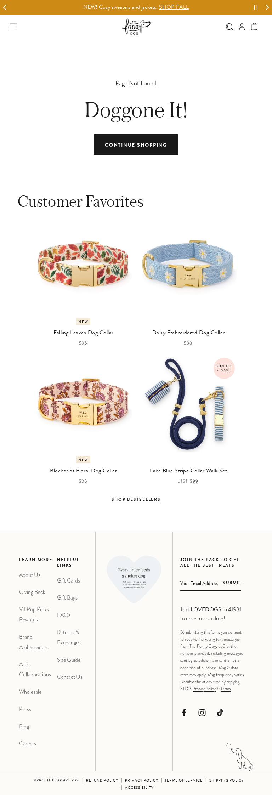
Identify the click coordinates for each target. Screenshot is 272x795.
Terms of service (184, 781)
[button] (254, 27)
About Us (29, 575)
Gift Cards (68, 581)
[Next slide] (267, 7)
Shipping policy (226, 781)
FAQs (63, 615)
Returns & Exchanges (69, 637)
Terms (226, 689)
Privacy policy (141, 781)
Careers (27, 743)
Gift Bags (67, 598)
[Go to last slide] (5, 7)
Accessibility (139, 788)
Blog (24, 726)
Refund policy (102, 781)
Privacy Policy (204, 689)
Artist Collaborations (35, 669)
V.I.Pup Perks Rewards (34, 614)
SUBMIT (232, 583)
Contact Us (70, 677)
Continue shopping (136, 145)
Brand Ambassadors (34, 642)
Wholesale (30, 692)
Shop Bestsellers (136, 500)
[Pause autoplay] (255, 7)
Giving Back (32, 592)
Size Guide (68, 660)
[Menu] (13, 27)
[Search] (229, 27)
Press (25, 709)
